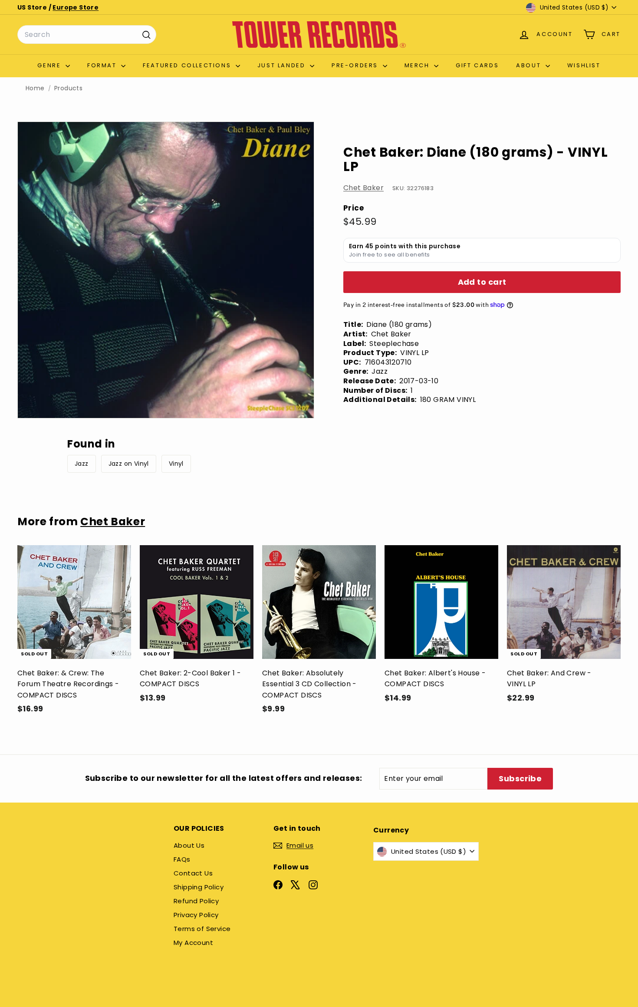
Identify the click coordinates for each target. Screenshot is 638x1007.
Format (103, 65)
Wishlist (584, 65)
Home (35, 88)
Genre (50, 65)
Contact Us (193, 873)
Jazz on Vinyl (129, 463)
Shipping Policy (199, 887)
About (529, 65)
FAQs (182, 859)
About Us (189, 845)
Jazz (82, 463)
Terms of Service (202, 928)
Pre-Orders (356, 65)
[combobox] (86, 34)
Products (68, 88)
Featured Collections (188, 65)
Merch (418, 65)
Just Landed (282, 65)
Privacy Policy (196, 914)
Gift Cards (477, 65)
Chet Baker (363, 188)
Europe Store (76, 7)
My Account (193, 942)
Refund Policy (196, 900)
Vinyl (176, 463)
